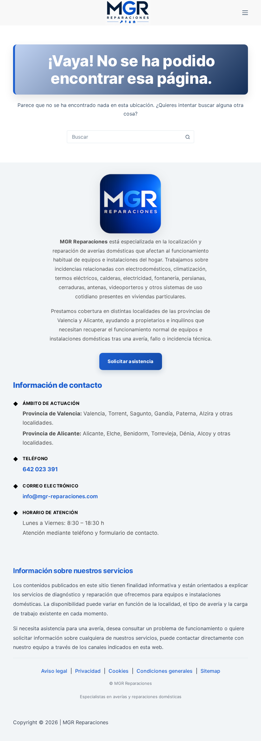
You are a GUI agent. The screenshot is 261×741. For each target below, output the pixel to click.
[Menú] (245, 13)
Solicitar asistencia (131, 361)
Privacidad (88, 671)
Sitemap (210, 671)
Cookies (119, 671)
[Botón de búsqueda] (187, 136)
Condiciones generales (165, 671)
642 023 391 (40, 469)
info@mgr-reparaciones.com (60, 496)
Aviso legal (54, 671)
